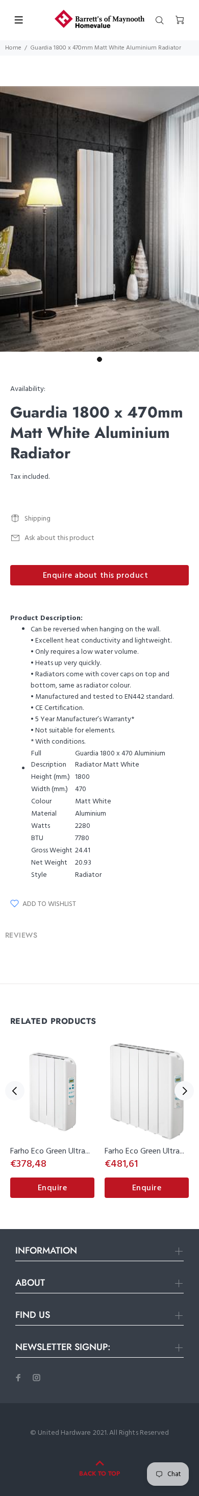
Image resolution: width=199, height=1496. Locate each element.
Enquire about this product (95, 575)
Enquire (52, 1188)
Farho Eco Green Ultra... (50, 1151)
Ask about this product (59, 538)
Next (184, 1090)
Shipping (37, 519)
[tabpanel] (99, 219)
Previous (14, 1090)
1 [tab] (99, 359)
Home (13, 48)
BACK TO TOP (99, 1473)
